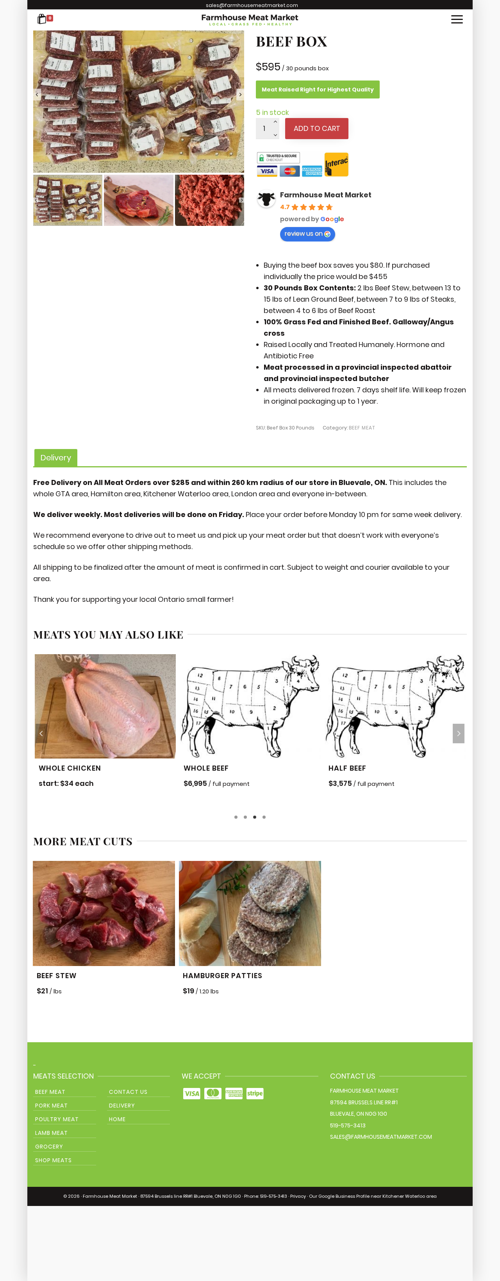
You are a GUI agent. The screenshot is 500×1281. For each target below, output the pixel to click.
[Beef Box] (138, 94)
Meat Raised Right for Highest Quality (318, 89)
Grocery (49, 1146)
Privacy (298, 1196)
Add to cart (317, 128)
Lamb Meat (51, 1133)
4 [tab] (264, 817)
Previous (41, 733)
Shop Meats (53, 1160)
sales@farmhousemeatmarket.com (252, 5)
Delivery (122, 1105)
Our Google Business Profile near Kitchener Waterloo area (373, 1196)
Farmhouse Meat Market (325, 195)
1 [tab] (236, 817)
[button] (67, 200)
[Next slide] (240, 94)
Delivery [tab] (56, 457)
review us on (304, 233)
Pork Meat (51, 1105)
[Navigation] (457, 19)
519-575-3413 (348, 1125)
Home (117, 1119)
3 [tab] (255, 817)
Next (458, 733)
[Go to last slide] (37, 94)
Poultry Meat (57, 1119)
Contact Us (128, 1092)
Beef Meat (362, 427)
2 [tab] (245, 817)
